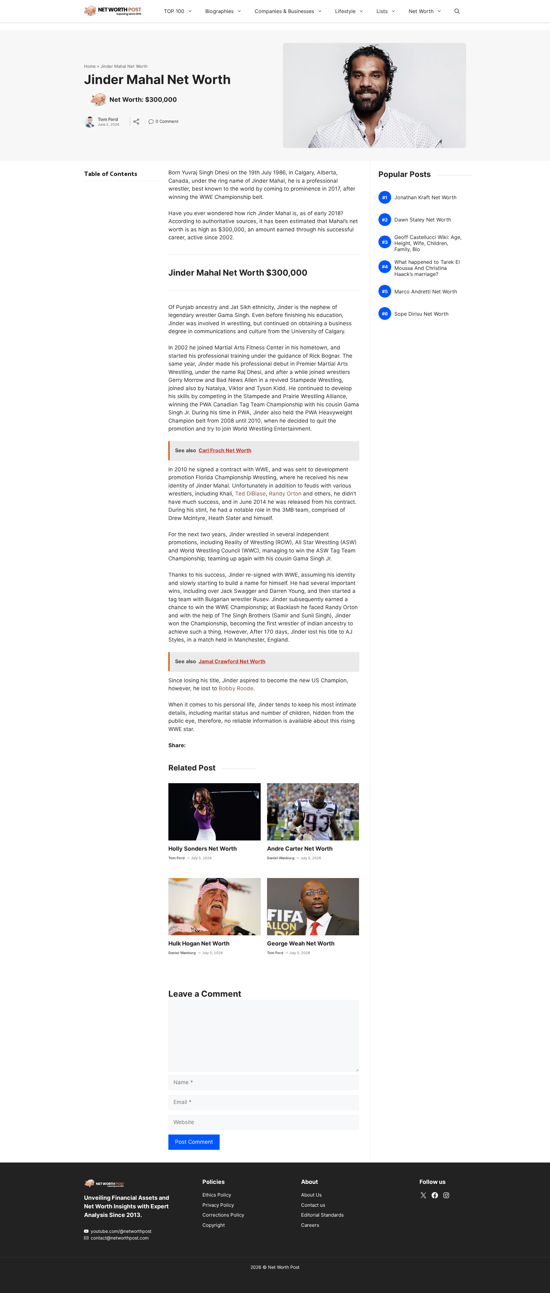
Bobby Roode (236, 688)
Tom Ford (108, 119)
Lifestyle (345, 11)
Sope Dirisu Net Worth (421, 314)
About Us (311, 1195)
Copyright (213, 1225)
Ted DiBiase (250, 493)
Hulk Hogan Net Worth (198, 943)
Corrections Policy (223, 1215)
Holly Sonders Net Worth (202, 848)
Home (90, 66)
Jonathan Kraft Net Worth (425, 197)
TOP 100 (174, 11)
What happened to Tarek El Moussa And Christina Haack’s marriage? (427, 268)
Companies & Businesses (284, 11)
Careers (310, 1225)
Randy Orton (285, 493)
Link (153, 122)
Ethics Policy (216, 1195)
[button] (457, 11)
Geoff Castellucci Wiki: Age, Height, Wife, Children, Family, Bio (428, 243)
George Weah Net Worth (301, 943)
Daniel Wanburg (280, 858)
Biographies (219, 11)
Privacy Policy (218, 1205)
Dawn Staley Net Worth (422, 220)
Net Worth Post (284, 1267)
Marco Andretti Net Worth (425, 292)
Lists (382, 11)
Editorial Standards (322, 1215)
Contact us (313, 1205)
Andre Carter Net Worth (300, 848)
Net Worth (421, 11)
